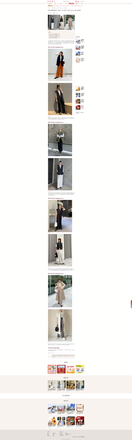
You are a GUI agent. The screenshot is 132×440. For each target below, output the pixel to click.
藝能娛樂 (76, 3)
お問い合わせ (61, 435)
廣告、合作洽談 (62, 434)
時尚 (71, 3)
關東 (60, 5)
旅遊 (60, 3)
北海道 (64, 5)
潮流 (55, 3)
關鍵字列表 (66, 434)
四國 (72, 5)
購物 (81, 3)
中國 (78, 5)
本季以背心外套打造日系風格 (53, 37)
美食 (66, 3)
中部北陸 (75, 5)
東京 (54, 5)
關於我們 (61, 433)
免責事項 (66, 433)
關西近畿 (57, 5)
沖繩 (66, 5)
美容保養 (50, 3)
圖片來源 (49, 191)
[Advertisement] (80, 25)
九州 (69, 5)
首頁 (48, 433)
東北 (81, 5)
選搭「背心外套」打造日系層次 (54, 33)
